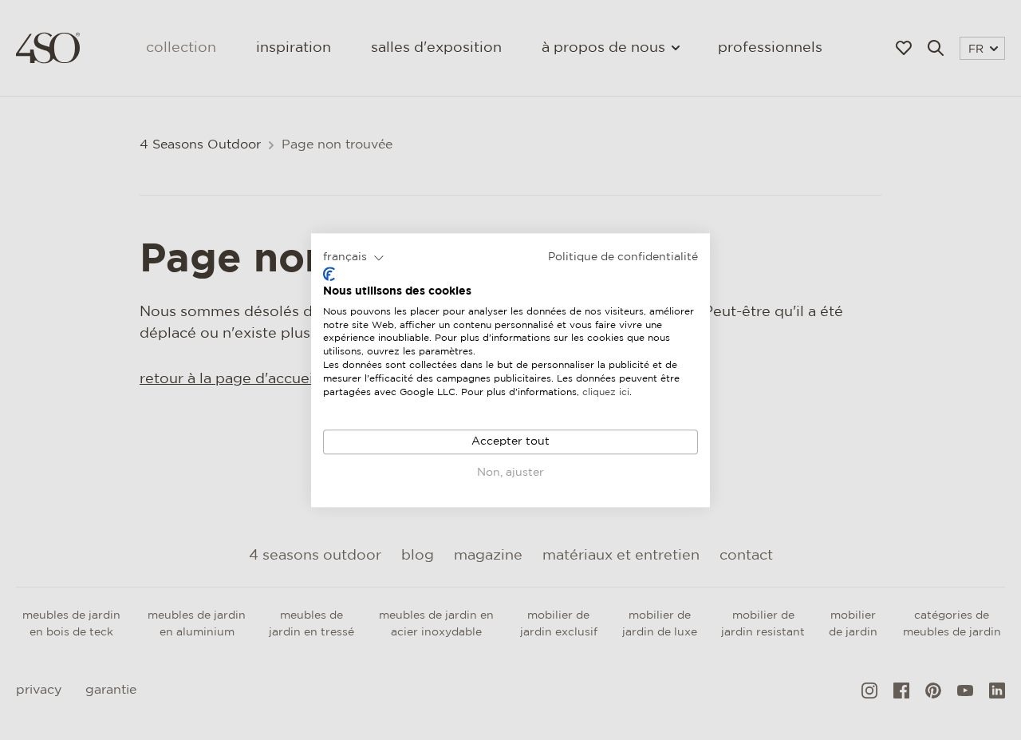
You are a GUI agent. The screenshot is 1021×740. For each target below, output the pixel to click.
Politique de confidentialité (623, 257)
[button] (353, 257)
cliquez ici (605, 392)
